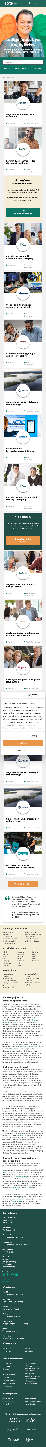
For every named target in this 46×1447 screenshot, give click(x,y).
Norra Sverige (30, 1404)
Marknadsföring (8, 1380)
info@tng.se (7, 1220)
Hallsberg (11, 362)
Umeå (34, 954)
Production (30, 1381)
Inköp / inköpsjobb (32, 688)
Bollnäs (10, 411)
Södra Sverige (7, 1404)
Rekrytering (6, 1348)
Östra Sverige (7, 1398)
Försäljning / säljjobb (33, 123)
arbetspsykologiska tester (28, 1047)
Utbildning (29, 1351)
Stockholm (11, 123)
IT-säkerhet (30, 1371)
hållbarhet (22, 1135)
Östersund (35, 961)
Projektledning (30, 937)
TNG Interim (20, 1190)
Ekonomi (5, 1369)
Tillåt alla (23, 743)
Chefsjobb (5, 976)
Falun (9, 828)
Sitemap (5, 1259)
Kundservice (7, 1366)
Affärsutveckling (7, 937)
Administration (7, 1363)
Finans (5, 1372)
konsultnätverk (18, 1201)
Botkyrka (5, 954)
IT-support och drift (8, 943)
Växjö (9, 457)
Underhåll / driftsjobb (32, 941)
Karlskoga (20, 952)
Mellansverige (30, 1398)
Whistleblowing (8, 1267)
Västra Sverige (8, 1401)
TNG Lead (27, 1188)
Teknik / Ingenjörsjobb (32, 939)
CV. (11, 1049)
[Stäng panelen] (42, 695)
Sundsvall (11, 781)
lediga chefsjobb (15, 1188)
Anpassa (21, 750)
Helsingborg (6, 963)
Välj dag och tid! (8, 1230)
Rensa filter (39, 68)
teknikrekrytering (21, 1177)
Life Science (7, 1386)
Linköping (11, 506)
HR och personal (8, 1375)
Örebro (34, 959)
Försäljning (6, 1377)
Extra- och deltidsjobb (9, 981)
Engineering (31, 1378)
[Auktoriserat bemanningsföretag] (3, 1280)
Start (3, 77)
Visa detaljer (33, 736)
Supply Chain (31, 1383)
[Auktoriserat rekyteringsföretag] (7, 1280)
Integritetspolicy (9, 1262)
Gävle (4, 959)
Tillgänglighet (8, 1264)
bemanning (6, 1022)
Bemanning (6, 1351)
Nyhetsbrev (7, 1257)
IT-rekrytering (30, 1363)
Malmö (10, 642)
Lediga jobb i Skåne (9, 987)
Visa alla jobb (22, 884)
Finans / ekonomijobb (9, 939)
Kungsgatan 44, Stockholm (12, 1237)
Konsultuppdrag (7, 974)
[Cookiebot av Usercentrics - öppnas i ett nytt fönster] (29, 695)
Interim (27, 1348)
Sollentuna (21, 961)
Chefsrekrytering (8, 1383)
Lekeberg (11, 688)
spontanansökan (18, 1199)
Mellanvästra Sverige (33, 1401)
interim (15, 1022)
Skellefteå (6, 1336)
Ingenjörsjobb (7, 978)
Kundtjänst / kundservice (33, 934)
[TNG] (10, 3)
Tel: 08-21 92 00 (8, 1223)
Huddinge (5, 965)
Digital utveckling (32, 1368)
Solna (10, 593)
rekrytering (34, 1020)
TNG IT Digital (7, 1172)
